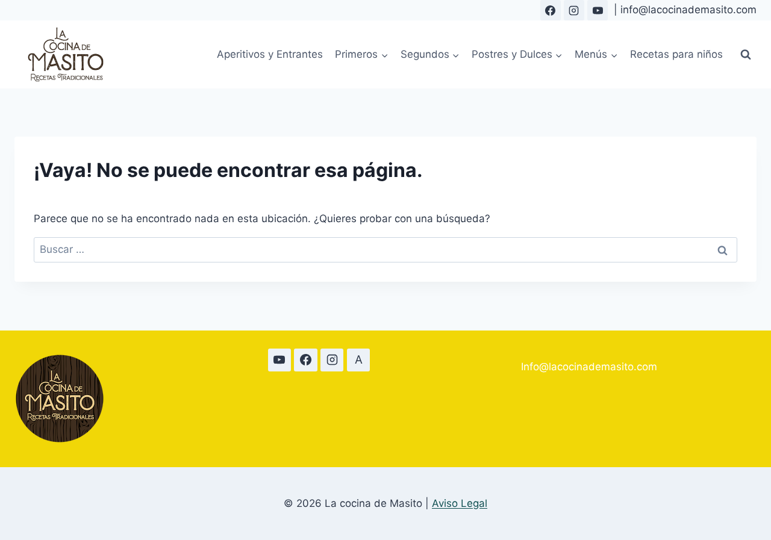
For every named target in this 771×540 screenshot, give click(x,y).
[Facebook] (550, 10)
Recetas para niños (676, 54)
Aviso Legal (459, 503)
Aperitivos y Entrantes (270, 54)
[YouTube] (597, 10)
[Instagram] (574, 10)
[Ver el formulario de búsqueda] (746, 55)
